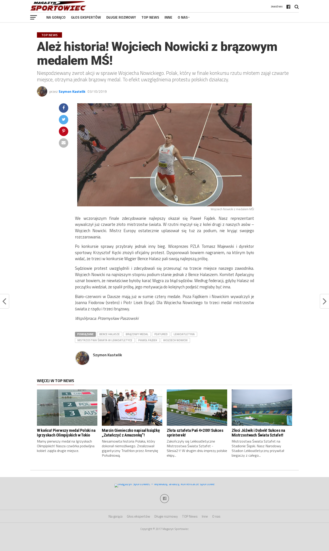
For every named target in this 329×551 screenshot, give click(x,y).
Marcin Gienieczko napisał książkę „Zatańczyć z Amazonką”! (131, 433)
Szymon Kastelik (72, 91)
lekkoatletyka (184, 334)
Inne (168, 17)
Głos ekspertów (86, 17)
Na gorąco (56, 17)
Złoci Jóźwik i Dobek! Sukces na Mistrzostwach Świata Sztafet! (258, 433)
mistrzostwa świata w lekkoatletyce (104, 340)
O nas (183, 17)
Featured (161, 334)
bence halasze (109, 334)
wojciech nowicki (175, 340)
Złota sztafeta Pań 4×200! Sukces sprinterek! (195, 433)
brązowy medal (137, 334)
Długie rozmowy (121, 17)
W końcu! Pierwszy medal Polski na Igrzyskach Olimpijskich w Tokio (66, 433)
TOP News (150, 17)
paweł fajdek (147, 340)
